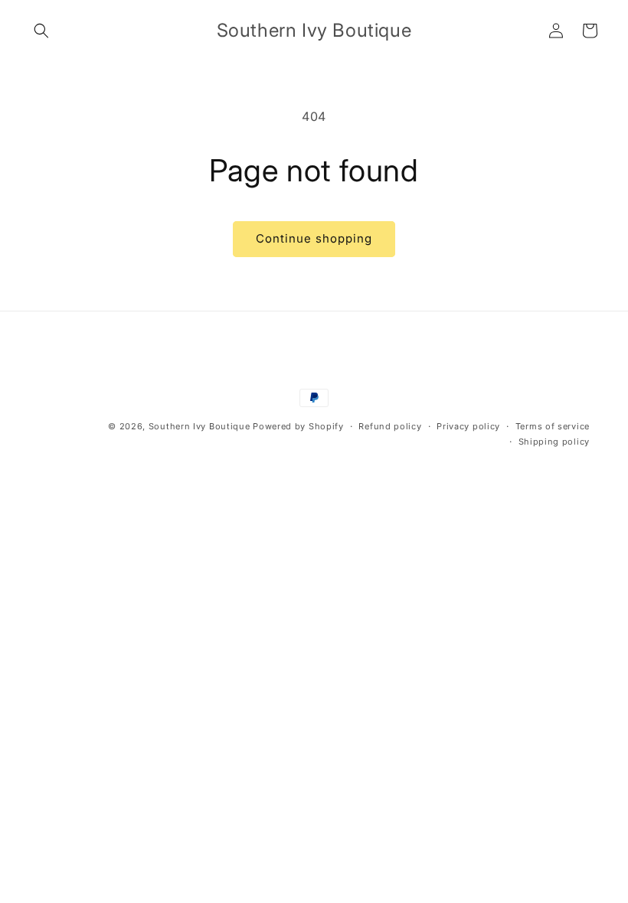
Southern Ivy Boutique (199, 426)
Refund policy (389, 426)
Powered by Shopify (298, 426)
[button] (41, 30)
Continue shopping (314, 238)
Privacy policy (468, 426)
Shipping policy (554, 441)
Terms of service (552, 426)
